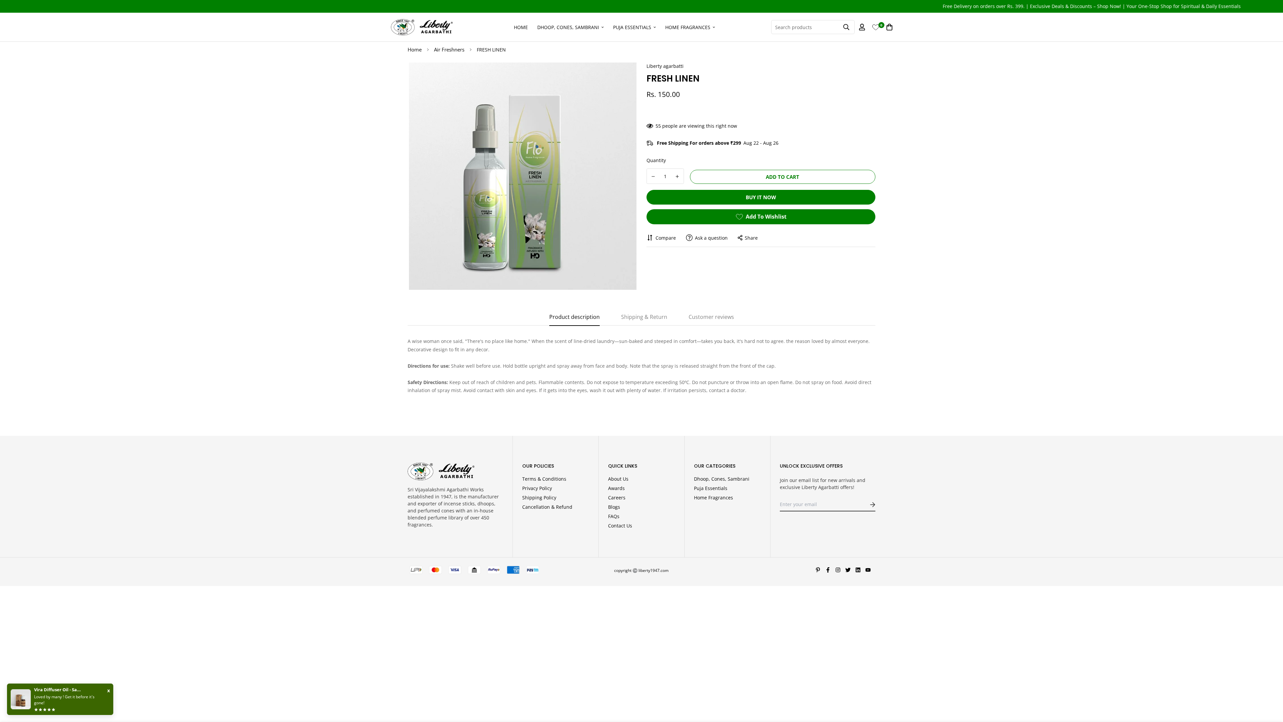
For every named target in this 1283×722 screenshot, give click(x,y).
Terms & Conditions (544, 479)
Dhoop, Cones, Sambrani (568, 27)
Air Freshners (449, 49)
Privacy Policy (537, 488)
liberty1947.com (653, 570)
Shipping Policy (539, 497)
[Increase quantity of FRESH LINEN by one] (677, 176)
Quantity (656, 160)
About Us (618, 479)
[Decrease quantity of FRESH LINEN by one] (653, 176)
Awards (616, 488)
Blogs (614, 507)
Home (521, 27)
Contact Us (620, 525)
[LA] (422, 27)
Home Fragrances (687, 27)
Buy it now (761, 197)
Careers (616, 497)
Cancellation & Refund (547, 507)
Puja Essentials (632, 27)
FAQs (613, 516)
